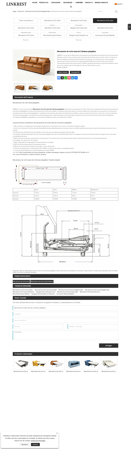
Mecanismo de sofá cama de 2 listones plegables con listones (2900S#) (57, 371)
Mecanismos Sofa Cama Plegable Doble (38, 11)
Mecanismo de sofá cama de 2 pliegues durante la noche (110, 371)
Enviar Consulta (62, 72)
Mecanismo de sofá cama (21, 281)
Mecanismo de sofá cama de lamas (42, 281)
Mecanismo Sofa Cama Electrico (90, 292)
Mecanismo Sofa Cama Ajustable (67, 292)
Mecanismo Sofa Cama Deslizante (23, 292)
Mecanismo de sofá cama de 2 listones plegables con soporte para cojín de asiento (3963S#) (39, 371)
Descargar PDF (75, 72)
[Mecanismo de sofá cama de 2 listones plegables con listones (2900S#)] (57, 363)
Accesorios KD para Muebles (65, 294)
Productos (21, 11)
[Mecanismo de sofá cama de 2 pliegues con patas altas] (74, 363)
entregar (108, 345)
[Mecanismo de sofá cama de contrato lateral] (21, 363)
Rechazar (25, 444)
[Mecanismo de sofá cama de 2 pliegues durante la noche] (109, 363)
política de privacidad (38, 441)
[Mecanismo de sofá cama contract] (92, 363)
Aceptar (35, 444)
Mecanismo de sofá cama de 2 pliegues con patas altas (74, 371)
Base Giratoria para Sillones (21, 294)
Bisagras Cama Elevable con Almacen (43, 294)
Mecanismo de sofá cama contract (92, 371)
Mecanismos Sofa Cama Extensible (46, 290)
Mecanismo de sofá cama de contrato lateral (22, 371)
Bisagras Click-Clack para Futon (45, 292)
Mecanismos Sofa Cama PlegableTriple (97, 290)
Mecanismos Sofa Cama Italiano (23, 290)
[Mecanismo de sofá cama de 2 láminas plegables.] (20, 87)
